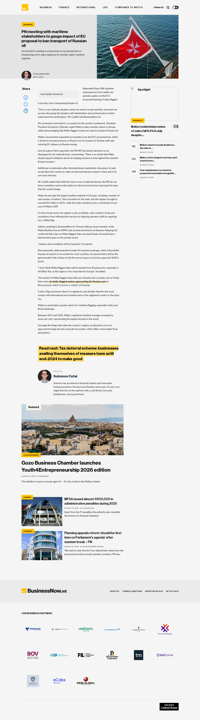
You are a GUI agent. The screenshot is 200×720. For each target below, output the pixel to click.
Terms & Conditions (132, 591)
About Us (114, 591)
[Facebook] (26, 98)
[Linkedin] (26, 112)
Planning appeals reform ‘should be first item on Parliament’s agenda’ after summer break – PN (92, 537)
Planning (28, 531)
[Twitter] (26, 105)
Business (46, 7)
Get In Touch (172, 591)
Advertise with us (154, 591)
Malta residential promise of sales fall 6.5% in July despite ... (148, 131)
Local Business (31, 455)
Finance (64, 7)
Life (105, 7)
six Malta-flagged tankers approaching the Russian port (77, 281)
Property (137, 120)
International (86, 7)
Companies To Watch (129, 7)
